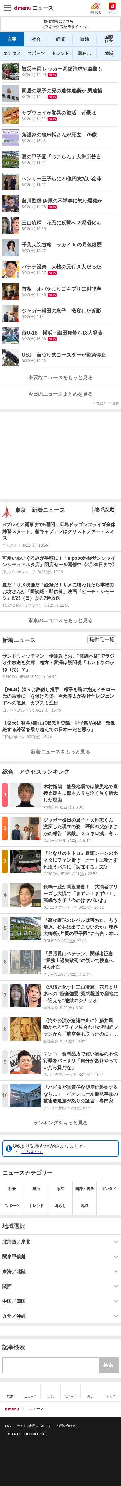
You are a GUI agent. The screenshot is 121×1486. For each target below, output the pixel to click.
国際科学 (109, 39)
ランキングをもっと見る (60, 1122)
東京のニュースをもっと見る (60, 620)
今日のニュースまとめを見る (60, 394)
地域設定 (104, 509)
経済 (60, 39)
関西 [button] (7, 1286)
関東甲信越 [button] (14, 1256)
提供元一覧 (101, 639)
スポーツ (36, 53)
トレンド (60, 53)
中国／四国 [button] (14, 1301)
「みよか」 (32, 1151)
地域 (109, 53)
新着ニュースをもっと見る (60, 751)
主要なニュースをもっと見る (60, 377)
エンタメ (12, 53)
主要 (12, 39)
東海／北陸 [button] (14, 1271)
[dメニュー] (12, 1409)
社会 (36, 39)
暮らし (84, 53)
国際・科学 (84, 1189)
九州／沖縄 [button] (14, 1316)
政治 (84, 39)
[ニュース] (33, 8)
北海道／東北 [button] (16, 1241)
